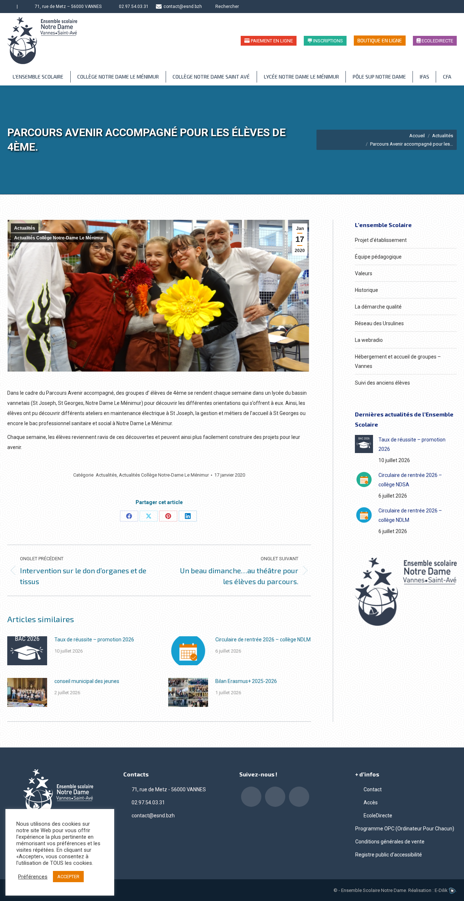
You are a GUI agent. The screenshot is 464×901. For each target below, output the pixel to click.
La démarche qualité (378, 307)
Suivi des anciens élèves (382, 383)
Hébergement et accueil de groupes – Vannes (398, 361)
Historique (366, 290)
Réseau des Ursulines (379, 323)
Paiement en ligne (271, 40)
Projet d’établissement (381, 240)
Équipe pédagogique (378, 257)
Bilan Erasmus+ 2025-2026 (246, 681)
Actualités (24, 228)
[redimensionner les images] (27, 650)
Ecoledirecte (436, 40)
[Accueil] (10, 6)
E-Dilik (442, 890)
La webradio (369, 340)
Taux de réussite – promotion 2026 (94, 639)
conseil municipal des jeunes (86, 681)
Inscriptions (327, 40)
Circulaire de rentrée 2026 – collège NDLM (263, 639)
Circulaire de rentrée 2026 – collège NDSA (410, 479)
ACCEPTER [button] (68, 876)
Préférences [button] (32, 876)
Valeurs (363, 273)
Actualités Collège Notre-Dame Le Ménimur (59, 237)
